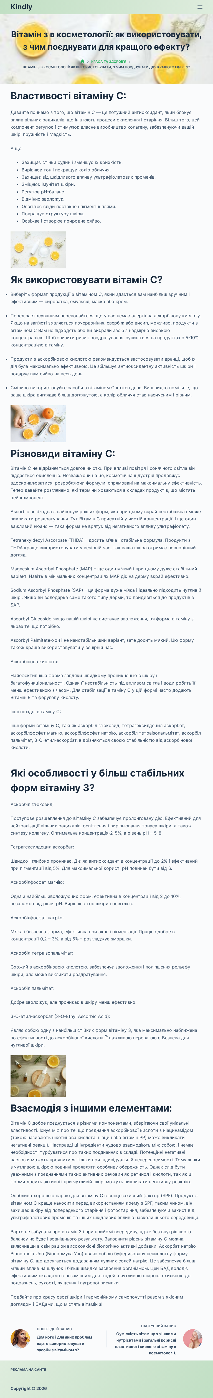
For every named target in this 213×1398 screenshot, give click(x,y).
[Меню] (199, 6)
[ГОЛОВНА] (82, 61)
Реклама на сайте (28, 1369)
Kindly (21, 7)
